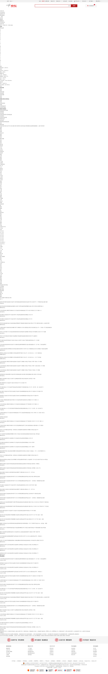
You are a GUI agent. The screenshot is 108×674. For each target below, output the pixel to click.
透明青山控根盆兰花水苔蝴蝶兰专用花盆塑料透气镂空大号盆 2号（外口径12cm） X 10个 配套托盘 (21, 353)
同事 (1, 195)
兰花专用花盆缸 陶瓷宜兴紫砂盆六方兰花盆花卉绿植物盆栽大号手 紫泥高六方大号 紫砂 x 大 (19, 404)
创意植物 (2, 116)
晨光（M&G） (3, 72)
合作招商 (30, 661)
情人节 (1, 165)
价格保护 (73, 650)
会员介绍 (8, 650)
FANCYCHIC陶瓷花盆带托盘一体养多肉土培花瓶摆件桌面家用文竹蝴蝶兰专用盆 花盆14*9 (19, 429)
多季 (1, 282)
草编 (1, 202)
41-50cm (2, 240)
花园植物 (2, 111)
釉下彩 (1, 293)
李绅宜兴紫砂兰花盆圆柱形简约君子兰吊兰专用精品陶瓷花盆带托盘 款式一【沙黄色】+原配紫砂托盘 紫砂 (22, 497)
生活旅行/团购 (9, 651)
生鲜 (36, 635)
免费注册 (47, 1)
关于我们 (13, 661)
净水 (1, 137)
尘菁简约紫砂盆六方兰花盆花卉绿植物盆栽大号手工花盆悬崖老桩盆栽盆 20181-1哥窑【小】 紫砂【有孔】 (22, 412)
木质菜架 (26, 635)
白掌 (1, 250)
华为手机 (4, 635)
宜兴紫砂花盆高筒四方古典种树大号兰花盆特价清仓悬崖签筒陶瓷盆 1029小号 (16, 438)
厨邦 (1, 69)
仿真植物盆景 (3, 106)
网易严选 (2, 73)
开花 (1, 272)
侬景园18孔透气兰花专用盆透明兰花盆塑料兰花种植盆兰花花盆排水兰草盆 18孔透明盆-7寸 (19, 553)
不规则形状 (2, 164)
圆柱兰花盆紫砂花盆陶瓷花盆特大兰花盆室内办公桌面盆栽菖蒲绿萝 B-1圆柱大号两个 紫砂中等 (20, 531)
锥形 (1, 160)
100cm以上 (2, 243)
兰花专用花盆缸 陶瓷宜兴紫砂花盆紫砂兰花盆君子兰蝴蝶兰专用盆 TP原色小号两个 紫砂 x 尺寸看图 (21, 361)
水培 (1, 263)
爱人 (1, 192)
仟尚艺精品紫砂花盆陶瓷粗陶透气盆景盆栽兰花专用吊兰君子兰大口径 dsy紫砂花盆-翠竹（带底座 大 (21, 536)
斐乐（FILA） (3, 79)
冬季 (1, 280)
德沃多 (1, 81)
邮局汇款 (51, 653)
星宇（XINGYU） (3, 83)
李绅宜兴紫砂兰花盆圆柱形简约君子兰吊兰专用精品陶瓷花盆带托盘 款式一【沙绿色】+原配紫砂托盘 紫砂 (22, 480)
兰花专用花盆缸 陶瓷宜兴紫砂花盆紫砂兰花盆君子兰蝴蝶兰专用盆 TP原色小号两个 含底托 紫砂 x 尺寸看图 (22, 365)
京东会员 (65, 1)
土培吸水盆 (2, 262)
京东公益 (81, 661)
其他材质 (2, 204)
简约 (1, 143)
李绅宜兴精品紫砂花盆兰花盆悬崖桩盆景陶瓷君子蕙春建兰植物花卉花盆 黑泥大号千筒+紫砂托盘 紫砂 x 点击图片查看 (24, 323)
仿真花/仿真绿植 (3, 117)
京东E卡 (95, 653)
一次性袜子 (15, 635)
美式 (1, 140)
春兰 (1, 259)
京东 (17, 6)
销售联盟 (58, 661)
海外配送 (30, 654)
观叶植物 (2, 289)
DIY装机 (95, 650)
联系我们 (19, 661)
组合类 (1, 253)
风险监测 (70, 661)
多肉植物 (2, 113)
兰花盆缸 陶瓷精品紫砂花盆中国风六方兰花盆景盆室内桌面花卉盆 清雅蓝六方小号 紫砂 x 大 (19, 399)
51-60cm (2, 231)
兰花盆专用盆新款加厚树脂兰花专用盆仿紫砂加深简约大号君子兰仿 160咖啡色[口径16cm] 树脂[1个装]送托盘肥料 (24, 348)
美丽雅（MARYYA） (4, 76)
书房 (1, 225)
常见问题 (8, 653)
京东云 (59, 667)
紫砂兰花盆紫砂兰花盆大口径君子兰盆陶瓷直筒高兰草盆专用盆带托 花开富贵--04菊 (17, 378)
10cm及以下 (2, 242)
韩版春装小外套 (33, 631)
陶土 (1, 211)
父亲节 (1, 179)
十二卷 (1, 249)
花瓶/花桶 (2, 91)
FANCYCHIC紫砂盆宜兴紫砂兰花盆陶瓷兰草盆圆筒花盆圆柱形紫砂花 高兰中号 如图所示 (18, 336)
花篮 (1, 97)
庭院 (1, 222)
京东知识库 (2, 12)
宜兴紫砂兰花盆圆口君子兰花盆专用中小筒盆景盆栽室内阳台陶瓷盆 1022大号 (16, 314)
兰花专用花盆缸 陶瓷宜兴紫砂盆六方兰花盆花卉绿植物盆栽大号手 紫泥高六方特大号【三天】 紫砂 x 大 (21, 421)
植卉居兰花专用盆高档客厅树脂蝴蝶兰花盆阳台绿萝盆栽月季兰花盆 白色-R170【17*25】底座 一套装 (21, 514)
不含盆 (1, 228)
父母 (1, 194)
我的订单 (53, 1)
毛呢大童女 (26, 631)
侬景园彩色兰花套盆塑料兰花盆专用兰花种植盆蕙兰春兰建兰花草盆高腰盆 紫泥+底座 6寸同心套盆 (20, 374)
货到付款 (51, 648)
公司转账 (51, 654)
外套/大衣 (5, 25)
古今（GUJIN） (3, 77)
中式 (1, 147)
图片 (40, 635)
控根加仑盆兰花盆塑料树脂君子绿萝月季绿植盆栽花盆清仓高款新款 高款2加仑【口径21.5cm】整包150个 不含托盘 (24, 506)
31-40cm (2, 236)
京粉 (1, 635)
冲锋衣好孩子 (62, 631)
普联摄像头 (2, 15)
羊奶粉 (45, 635)
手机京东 (77, 1)
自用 (1, 191)
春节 (1, 172)
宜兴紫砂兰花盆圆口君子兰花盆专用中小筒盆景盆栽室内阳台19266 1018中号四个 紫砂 (18, 485)
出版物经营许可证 (44, 664)
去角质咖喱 (10, 635)
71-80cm (2, 233)
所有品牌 (2, 28)
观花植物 (2, 290)
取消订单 (73, 654)
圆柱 (1, 157)
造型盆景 (2, 120)
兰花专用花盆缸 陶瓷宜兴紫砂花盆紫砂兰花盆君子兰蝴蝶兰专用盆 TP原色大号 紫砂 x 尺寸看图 (20, 370)
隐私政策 (75, 661)
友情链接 (53, 661)
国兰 (1, 265)
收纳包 (1, 18)
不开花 (1, 273)
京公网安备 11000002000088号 (32, 663)
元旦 (1, 171)
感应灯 (64, 635)
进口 (1, 269)
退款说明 (73, 651)
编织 (1, 296)
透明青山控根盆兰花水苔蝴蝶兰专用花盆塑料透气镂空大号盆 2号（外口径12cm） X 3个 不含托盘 (20, 357)
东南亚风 (2, 151)
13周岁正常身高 (11, 631)
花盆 (1, 89)
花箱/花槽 (2, 94)
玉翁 (1, 248)
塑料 (1, 206)
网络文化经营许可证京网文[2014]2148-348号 (59, 664)
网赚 (38, 635)
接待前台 (2, 212)
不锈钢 (1, 198)
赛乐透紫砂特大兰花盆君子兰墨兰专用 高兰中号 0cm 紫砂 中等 (13, 382)
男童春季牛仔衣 (3, 631)
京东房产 (30, 635)
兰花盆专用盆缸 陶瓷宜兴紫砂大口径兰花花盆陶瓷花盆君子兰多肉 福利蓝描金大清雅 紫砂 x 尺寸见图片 (21, 425)
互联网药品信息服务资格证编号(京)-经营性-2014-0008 (60, 663)
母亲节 (1, 168)
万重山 (1, 246)
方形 (1, 155)
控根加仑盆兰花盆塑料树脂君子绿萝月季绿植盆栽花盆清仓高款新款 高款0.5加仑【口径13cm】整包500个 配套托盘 (24, 502)
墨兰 (1, 252)
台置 (1, 275)
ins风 (1, 148)
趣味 (1, 128)
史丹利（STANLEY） (4, 70)
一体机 (1, 16)
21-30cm (2, 238)
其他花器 (2, 93)
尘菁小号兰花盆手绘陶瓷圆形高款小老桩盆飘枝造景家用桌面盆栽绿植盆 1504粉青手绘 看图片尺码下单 (21, 540)
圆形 (1, 154)
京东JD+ (95, 656)
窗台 (1, 213)
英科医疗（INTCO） (4, 67)
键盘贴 (1, 19)
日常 (1, 174)
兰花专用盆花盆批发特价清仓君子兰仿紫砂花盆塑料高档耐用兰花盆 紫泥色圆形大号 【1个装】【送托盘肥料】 (23, 344)
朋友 (1, 181)
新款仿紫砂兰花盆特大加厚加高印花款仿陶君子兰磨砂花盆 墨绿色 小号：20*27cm (17, 489)
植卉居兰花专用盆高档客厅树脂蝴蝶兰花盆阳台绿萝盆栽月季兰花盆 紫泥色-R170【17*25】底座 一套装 (22, 519)
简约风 (1, 144)
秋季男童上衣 (55, 631)
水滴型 (1, 162)
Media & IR (94, 661)
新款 (48, 635)
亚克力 (1, 201)
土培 (1, 260)
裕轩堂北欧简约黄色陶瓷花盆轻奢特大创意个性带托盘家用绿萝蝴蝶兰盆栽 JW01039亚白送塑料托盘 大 (21, 306)
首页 (1, 25)
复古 (1, 141)
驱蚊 (1, 135)
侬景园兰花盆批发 (4, 416)
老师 (1, 182)
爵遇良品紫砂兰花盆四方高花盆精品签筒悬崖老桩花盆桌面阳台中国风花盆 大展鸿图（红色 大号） (20, 468)
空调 (67, 635)
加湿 (1, 130)
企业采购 (70, 1)
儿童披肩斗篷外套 (41, 631)
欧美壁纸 (51, 635)
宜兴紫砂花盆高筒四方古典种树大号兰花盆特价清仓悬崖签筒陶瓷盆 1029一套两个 (17, 446)
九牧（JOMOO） (3, 74)
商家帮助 (36, 661)
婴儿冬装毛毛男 (69, 631)
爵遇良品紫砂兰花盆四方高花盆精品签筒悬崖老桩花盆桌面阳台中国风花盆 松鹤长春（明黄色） (20, 463)
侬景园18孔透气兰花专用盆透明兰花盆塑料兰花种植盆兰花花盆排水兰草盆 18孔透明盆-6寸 (19, 548)
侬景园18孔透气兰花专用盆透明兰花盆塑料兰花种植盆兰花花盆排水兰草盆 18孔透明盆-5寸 (19, 544)
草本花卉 (2, 287)
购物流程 (8, 648)
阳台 (1, 216)
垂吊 (1, 277)
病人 (1, 185)
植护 (1, 66)
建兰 (1, 257)
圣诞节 (1, 178)
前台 (1, 221)
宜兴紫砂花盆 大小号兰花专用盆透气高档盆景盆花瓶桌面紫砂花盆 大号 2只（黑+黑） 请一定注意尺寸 (21, 408)
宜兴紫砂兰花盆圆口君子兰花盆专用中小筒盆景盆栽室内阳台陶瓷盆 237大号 (16, 319)
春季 (1, 283)
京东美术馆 (2, 22)
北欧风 (1, 150)
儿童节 (1, 177)
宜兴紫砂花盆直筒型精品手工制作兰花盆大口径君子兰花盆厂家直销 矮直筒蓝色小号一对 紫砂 (19, 340)
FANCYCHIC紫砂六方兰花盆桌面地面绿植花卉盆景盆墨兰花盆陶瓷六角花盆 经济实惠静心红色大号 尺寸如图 (23, 331)
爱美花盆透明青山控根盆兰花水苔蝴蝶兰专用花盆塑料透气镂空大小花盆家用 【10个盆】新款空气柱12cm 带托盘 (24, 459)
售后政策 (73, 648)
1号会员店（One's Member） (6, 80)
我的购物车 (91, 5)
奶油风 (1, 145)
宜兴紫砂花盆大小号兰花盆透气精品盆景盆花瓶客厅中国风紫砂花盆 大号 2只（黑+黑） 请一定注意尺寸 (22, 387)
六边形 (1, 161)
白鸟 (1, 245)
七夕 (1, 167)
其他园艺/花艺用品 (4, 284)
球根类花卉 (2, 118)
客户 (1, 187)
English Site (87, 661)
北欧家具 (22, 635)
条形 (1, 158)
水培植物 (2, 286)
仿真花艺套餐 (3, 107)
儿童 (1, 189)
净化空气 (2, 133)
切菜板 (42, 635)
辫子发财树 (2, 256)
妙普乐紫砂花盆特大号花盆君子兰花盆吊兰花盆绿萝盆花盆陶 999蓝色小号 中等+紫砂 (18, 510)
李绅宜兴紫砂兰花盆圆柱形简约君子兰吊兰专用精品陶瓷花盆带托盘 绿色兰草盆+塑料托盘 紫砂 (20, 476)
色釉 (1, 292)
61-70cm (2, 232)
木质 (1, 199)
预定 (7, 635)
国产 (1, 270)
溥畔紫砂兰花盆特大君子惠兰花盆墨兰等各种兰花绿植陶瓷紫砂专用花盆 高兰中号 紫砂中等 (19, 395)
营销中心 (42, 661)
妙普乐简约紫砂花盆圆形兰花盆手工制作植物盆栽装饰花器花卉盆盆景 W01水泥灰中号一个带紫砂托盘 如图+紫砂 (24, 301)
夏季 (1, 279)
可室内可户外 (3, 226)
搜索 (74, 5)
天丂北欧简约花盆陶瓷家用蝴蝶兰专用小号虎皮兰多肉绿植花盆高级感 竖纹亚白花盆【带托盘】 (20, 434)
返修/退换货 (73, 653)
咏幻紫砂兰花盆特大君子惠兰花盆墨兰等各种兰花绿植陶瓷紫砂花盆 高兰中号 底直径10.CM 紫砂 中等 (21, 391)
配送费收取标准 (31, 653)
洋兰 (1, 266)
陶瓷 (1, 196)
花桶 (1, 104)
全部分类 (2, 11)
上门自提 (30, 648)
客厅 (1, 223)
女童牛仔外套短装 (86, 631)
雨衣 (19, 635)
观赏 (1, 134)
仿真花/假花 (2, 103)
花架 (1, 96)
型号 (33, 635)
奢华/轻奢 (2, 138)
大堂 (1, 219)
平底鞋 (57, 635)
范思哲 (61, 635)
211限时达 (30, 650)
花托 (1, 90)
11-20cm (2, 239)
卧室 (1, 218)
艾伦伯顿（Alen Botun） (5, 84)
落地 (1, 276)
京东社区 (64, 661)
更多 (1, 86)
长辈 (1, 184)
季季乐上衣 (48, 631)
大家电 (7, 654)
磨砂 (1, 294)
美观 (1, 131)
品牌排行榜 (2, 13)
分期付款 (51, 651)
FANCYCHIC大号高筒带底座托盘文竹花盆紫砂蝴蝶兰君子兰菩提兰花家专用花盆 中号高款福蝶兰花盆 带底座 (23, 527)
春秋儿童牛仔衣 (19, 631)
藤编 (1, 208)
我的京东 (58, 1)
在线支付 (51, 650)
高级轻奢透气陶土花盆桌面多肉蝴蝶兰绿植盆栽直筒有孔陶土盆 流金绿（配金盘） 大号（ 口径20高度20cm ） (23, 451)
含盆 (1, 229)
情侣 (1, 188)
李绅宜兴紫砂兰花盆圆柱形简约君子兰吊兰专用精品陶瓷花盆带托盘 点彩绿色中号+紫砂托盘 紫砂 (20, 493)
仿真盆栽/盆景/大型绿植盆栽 (6, 114)
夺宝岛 (94, 648)
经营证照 (71, 666)
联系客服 (8, 656)
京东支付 (55, 667)
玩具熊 (54, 635)
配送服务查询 (31, 651)
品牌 (69, 635)
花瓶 (1, 100)
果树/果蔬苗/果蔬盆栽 (4, 121)
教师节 (1, 169)
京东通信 (95, 654)
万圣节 (1, 175)
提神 (1, 127)
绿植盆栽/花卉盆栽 (4, 110)
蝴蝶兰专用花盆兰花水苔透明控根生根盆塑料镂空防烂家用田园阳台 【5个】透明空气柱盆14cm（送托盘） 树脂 (23, 523)
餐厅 (1, 215)
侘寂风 (1, 152)
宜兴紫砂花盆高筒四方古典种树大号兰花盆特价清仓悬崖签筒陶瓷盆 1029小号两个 (17, 442)
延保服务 (95, 651)
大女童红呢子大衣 (77, 631)
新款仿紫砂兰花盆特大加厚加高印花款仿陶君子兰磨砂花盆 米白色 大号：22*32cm (17, 472)
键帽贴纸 (2, 20)
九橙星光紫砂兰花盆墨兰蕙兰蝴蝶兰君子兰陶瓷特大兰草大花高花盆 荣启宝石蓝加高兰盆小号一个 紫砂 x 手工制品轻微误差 (26, 327)
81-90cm (2, 235)
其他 (1, 255)
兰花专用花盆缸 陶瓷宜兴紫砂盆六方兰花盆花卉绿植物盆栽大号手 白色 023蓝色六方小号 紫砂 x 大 (21, 310)
